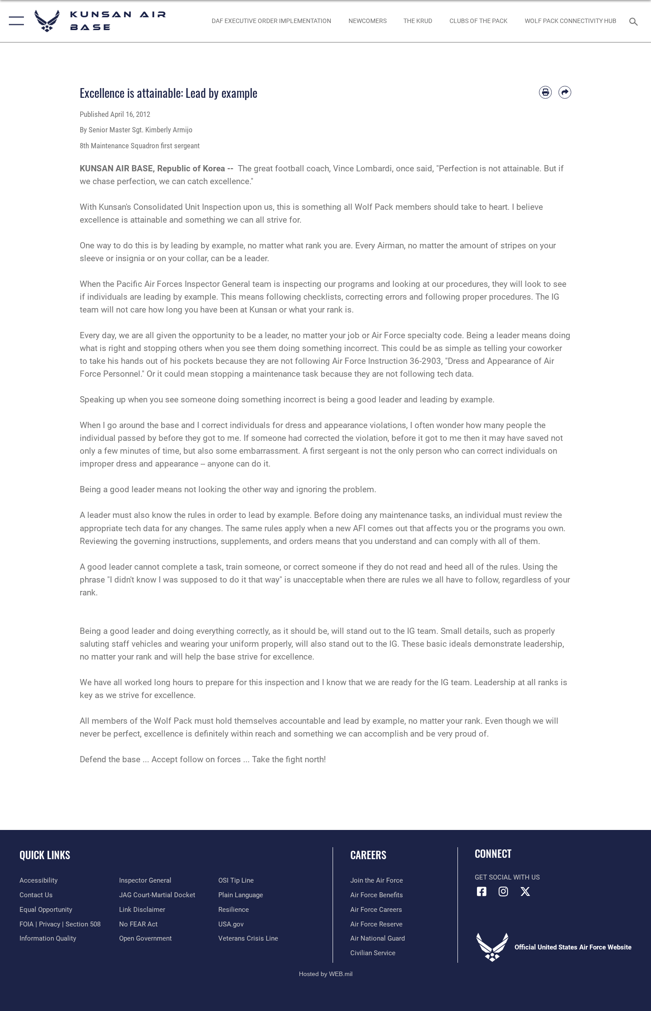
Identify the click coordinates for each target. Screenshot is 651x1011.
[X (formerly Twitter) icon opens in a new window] (525, 891)
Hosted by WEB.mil (326, 973)
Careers (368, 854)
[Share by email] (564, 92)
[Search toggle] (635, 21)
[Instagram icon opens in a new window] (503, 891)
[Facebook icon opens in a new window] (481, 891)
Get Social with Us (507, 877)
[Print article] (545, 92)
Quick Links (44, 854)
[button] (14, 21)
